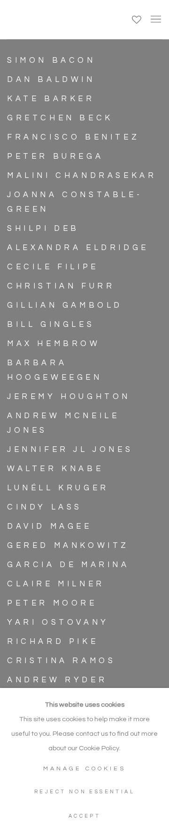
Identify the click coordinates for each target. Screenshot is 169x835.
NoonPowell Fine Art (60, 19)
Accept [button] (84, 816)
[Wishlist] (137, 17)
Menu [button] (155, 20)
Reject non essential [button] (84, 791)
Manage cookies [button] (84, 769)
